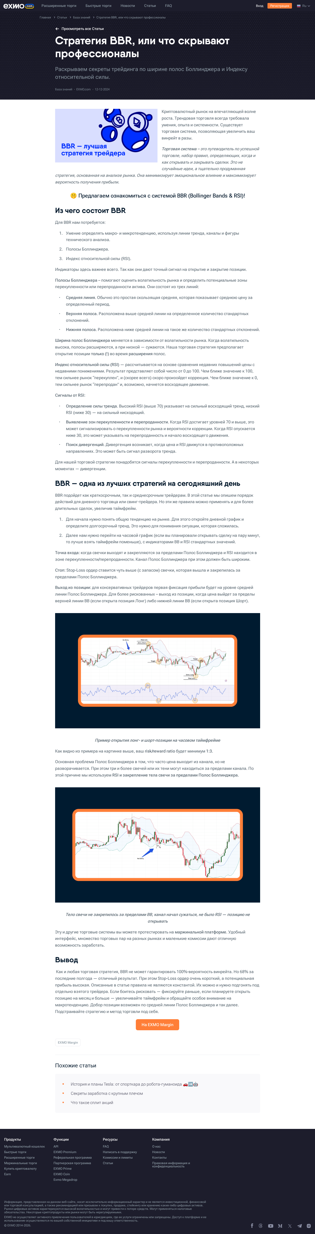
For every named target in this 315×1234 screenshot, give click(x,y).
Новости (128, 5)
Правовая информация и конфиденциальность (171, 1164)
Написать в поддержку (120, 1152)
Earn (7, 1174)
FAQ (168, 5)
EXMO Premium (64, 1152)
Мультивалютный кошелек (24, 1146)
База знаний (63, 89)
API (55, 1146)
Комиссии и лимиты (118, 1157)
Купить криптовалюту (20, 1168)
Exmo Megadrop (65, 1179)
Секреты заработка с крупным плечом (107, 1093)
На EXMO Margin (157, 1024)
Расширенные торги (59, 5)
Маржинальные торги (20, 1163)
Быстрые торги (98, 5)
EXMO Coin (61, 1174)
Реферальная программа (72, 1157)
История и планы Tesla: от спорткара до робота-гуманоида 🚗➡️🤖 (134, 1084)
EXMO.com (83, 89)
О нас (156, 1146)
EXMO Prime (62, 1168)
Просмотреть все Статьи (83, 29)
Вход (259, 6)
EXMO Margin (68, 1042)
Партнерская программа (72, 1163)
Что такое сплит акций (92, 1102)
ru (304, 6)
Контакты (159, 1157)
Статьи (150, 5)
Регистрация (279, 6)
